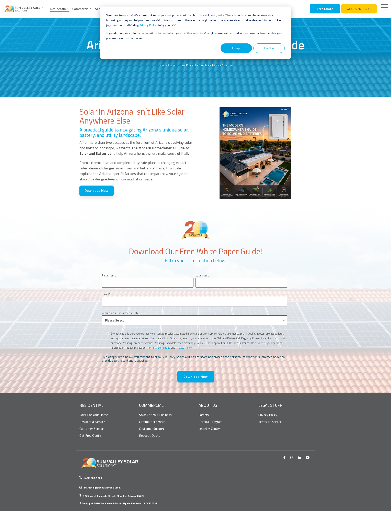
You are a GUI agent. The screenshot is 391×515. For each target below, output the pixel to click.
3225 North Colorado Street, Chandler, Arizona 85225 (113, 496)
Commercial (80, 8)
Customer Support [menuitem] (92, 429)
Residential (58, 8)
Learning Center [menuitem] (209, 429)
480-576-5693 (359, 8)
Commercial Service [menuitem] (152, 422)
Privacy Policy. (184, 348)
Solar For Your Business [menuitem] (155, 415)
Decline (269, 48)
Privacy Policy (147, 25)
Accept (236, 48)
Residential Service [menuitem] (92, 422)
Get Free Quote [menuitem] (90, 435)
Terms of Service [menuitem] (270, 422)
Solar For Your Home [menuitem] (93, 415)
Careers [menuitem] (204, 415)
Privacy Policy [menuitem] (267, 415)
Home (161, 65)
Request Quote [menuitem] (149, 435)
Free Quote (325, 8)
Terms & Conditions (158, 348)
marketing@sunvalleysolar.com (102, 488)
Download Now (97, 190)
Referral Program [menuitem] (210, 422)
